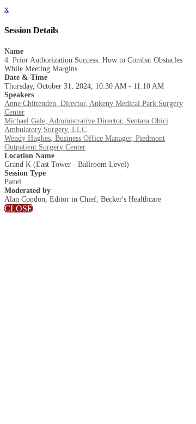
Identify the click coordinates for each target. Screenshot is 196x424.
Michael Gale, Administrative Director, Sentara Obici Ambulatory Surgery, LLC (86, 125)
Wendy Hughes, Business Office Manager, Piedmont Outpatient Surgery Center (84, 142)
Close (18, 208)
